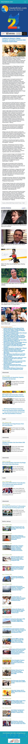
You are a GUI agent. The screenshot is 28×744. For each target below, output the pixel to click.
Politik (8, 734)
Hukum (13, 734)
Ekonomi (22, 734)
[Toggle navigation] (25, 2)
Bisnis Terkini (10, 736)
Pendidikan (3, 736)
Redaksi (16, 736)
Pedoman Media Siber (14, 737)
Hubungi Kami (23, 736)
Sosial (17, 734)
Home (5, 734)
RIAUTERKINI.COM (7, 2)
